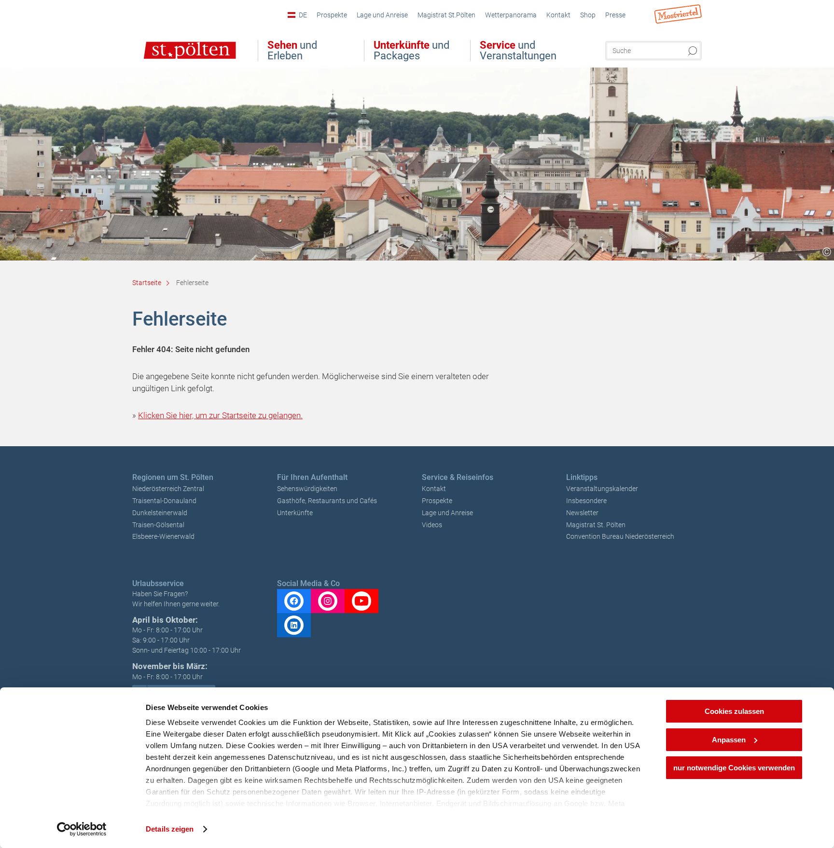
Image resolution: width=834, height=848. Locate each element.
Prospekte (437, 501)
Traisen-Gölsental (158, 525)
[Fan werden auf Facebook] (294, 601)
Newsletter (582, 513)
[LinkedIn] (294, 625)
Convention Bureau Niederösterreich (620, 536)
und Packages (411, 50)
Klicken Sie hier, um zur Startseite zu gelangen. (220, 415)
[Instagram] (327, 601)
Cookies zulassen (734, 711)
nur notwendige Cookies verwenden (734, 768)
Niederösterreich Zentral (168, 488)
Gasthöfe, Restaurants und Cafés (327, 501)
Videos (432, 525)
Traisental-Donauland (164, 501)
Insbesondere (586, 501)
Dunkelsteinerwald (159, 513)
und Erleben (292, 50)
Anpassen (729, 740)
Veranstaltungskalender (602, 488)
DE (303, 15)
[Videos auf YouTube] (361, 601)
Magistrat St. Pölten (596, 525)
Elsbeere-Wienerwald (163, 536)
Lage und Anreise (447, 513)
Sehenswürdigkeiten (307, 488)
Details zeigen (170, 829)
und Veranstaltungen (518, 50)
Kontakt (434, 488)
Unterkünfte (295, 513)
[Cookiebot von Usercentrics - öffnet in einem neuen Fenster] (82, 829)
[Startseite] (180, 57)
